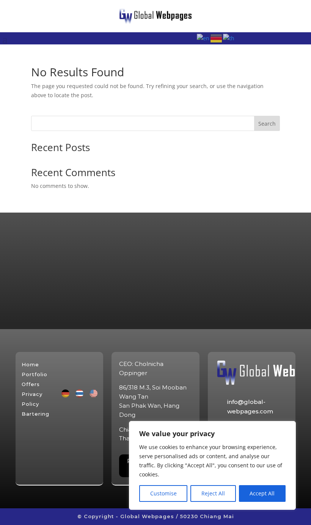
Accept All (262, 493)
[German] (216, 37)
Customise (163, 493)
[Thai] (229, 37)
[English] (203, 37)
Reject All (213, 493)
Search (267, 123)
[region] (212, 465)
